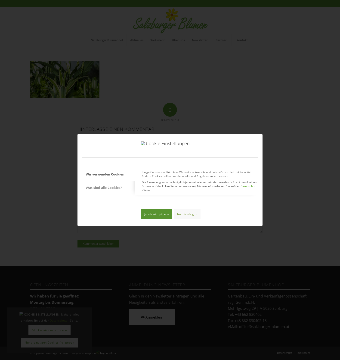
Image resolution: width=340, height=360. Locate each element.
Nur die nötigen (187, 214)
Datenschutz (249, 186)
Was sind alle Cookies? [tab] (104, 187)
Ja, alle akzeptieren (156, 214)
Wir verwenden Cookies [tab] (105, 174)
